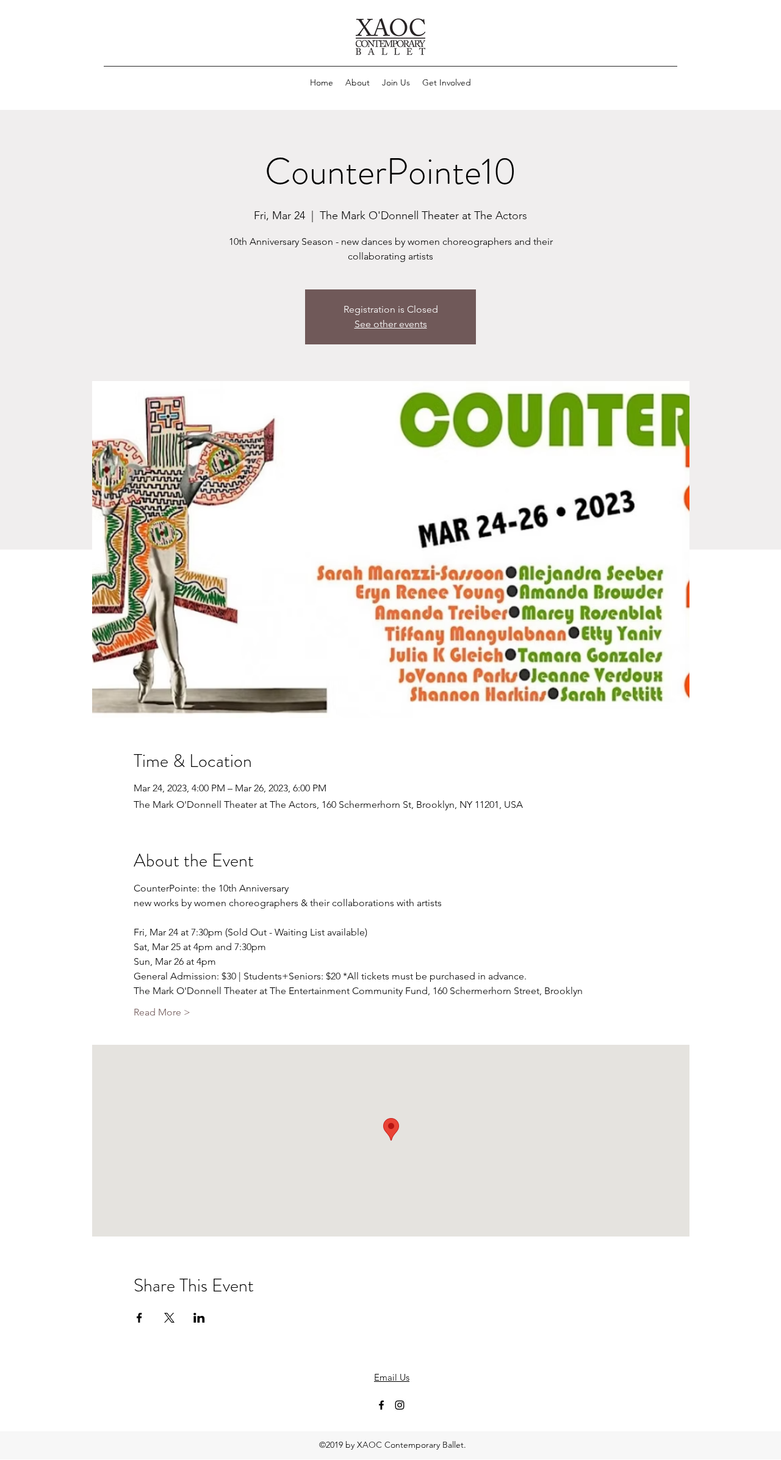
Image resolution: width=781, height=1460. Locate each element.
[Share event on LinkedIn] (199, 1318)
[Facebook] (381, 1405)
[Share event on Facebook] (139, 1318)
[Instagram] (400, 1405)
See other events (391, 324)
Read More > (162, 1012)
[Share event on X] (169, 1318)
